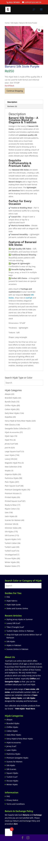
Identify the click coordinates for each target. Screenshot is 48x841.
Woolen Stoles (10, 566)
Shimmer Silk (10, 524)
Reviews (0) (12, 106)
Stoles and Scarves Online (17, 608)
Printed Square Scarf (13, 501)
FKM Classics (10, 424)
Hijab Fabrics (12, 601)
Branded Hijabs (11, 398)
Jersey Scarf (9, 444)
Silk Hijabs (14, 23)
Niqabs (8, 470)
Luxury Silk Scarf (13, 623)
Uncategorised (11, 554)
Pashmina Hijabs (12, 478)
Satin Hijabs (10, 516)
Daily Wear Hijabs (12, 413)
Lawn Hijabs (10, 455)
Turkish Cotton (11, 543)
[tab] (24, 102)
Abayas (8, 394)
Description (12, 102)
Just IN (7, 447)
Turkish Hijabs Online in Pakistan (20, 631)
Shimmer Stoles (11, 528)
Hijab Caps (9, 436)
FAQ (8, 597)
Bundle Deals (10, 401)
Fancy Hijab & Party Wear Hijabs (18, 421)
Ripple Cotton (10, 509)
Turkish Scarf (10, 551)
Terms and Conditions (16, 804)
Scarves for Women (13, 520)
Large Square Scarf (12, 451)
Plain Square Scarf (12, 486)
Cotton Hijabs (10, 409)
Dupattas (8, 417)
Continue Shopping (15, 90)
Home (7, 23)
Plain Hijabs (10, 482)
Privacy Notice (12, 800)
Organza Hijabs (11, 474)
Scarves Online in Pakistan (17, 649)
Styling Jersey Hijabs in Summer (20, 619)
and (32, 815)
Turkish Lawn (10, 547)
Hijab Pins (9, 440)
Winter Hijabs (10, 562)
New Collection (11, 466)
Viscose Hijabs (10, 558)
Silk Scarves (9, 535)
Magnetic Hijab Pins (13, 463)
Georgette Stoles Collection (16, 428)
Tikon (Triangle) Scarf (15, 627)
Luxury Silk (9, 459)
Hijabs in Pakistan (14, 645)
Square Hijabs (10, 539)
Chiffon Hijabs (10, 405)
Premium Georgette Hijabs (16, 489)
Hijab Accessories (12, 432)
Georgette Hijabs (12, 681)
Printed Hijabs (10, 497)
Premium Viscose (12, 493)
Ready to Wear (11, 505)
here (16, 824)
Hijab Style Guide (14, 604)
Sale (6, 512)
